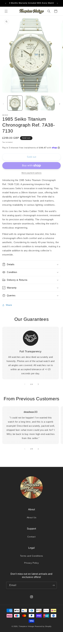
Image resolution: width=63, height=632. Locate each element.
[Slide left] (3, 104)
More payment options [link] (32, 173)
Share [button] (9, 305)
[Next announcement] (57, 3)
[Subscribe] (53, 585)
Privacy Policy (31, 563)
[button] (6, 11)
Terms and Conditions (31, 556)
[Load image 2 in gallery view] (31, 103)
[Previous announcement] (5, 3)
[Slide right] (59, 104)
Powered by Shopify (43, 626)
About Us (31, 517)
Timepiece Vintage (26, 626)
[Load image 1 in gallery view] (14, 103)
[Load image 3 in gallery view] (47, 103)
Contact (31, 536)
